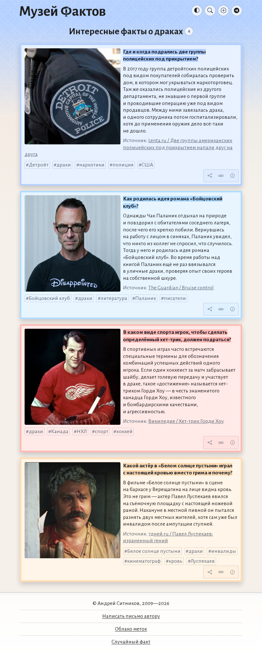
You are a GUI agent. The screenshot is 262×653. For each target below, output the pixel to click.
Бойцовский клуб (49, 298)
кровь (175, 561)
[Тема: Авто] (196, 10)
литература (114, 298)
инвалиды (223, 551)
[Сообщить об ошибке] (232, 176)
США (147, 165)
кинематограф (144, 561)
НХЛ (82, 431)
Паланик (145, 298)
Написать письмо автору (131, 616)
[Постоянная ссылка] (221, 176)
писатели (175, 298)
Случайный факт (131, 642)
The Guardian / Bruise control (181, 288)
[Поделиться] (209, 176)
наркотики (91, 165)
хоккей (124, 431)
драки (64, 165)
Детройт (39, 165)
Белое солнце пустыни (154, 551)
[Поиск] (209, 10)
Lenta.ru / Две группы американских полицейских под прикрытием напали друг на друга (129, 147)
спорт (101, 431)
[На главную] (62, 12)
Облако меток (131, 629)
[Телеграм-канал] (236, 10)
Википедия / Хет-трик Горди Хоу (186, 421)
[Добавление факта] (223, 10)
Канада (59, 431)
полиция (123, 165)
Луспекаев (203, 561)
